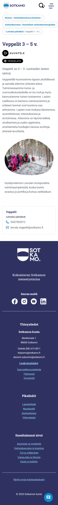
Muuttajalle (29, 408)
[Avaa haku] (42, 6)
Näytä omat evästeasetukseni (29, 479)
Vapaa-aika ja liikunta (29, 457)
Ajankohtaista (29, 413)
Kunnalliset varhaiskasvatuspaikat (38, 25)
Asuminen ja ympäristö (29, 443)
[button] (48, 497)
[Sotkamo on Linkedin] (43, 303)
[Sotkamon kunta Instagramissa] (24, 303)
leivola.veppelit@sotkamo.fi (27, 227)
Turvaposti (29, 378)
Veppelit (11, 212)
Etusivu (8, 18)
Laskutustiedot (28, 363)
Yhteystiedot (29, 417)
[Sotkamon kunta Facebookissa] (15, 303)
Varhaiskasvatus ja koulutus (27, 18)
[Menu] (51, 6)
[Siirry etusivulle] (14, 7)
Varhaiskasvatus (13, 25)
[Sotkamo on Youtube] (34, 303)
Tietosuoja (29, 373)
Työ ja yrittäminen (29, 452)
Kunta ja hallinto (29, 461)
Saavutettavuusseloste (29, 369)
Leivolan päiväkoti (15, 31)
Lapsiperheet (29, 404)
